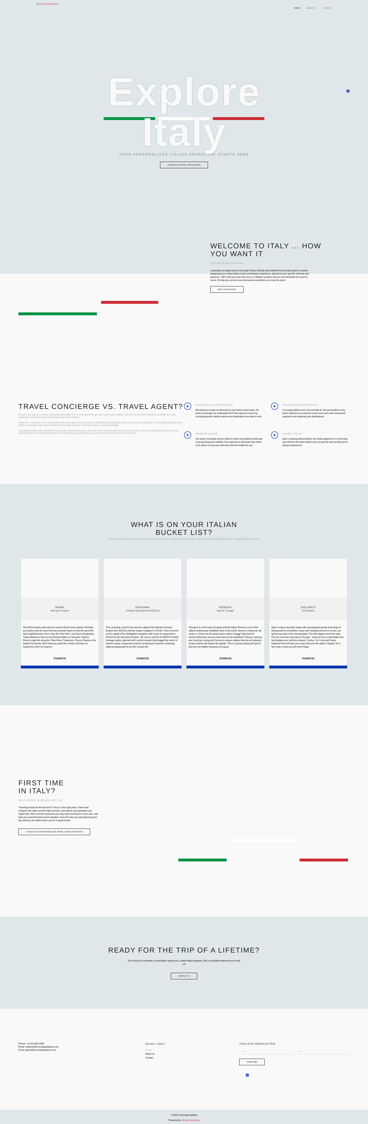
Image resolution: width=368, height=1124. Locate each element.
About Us (311, 8)
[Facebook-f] (348, 83)
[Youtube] (348, 98)
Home (297, 8)
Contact (327, 8)
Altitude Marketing (190, 1120)
